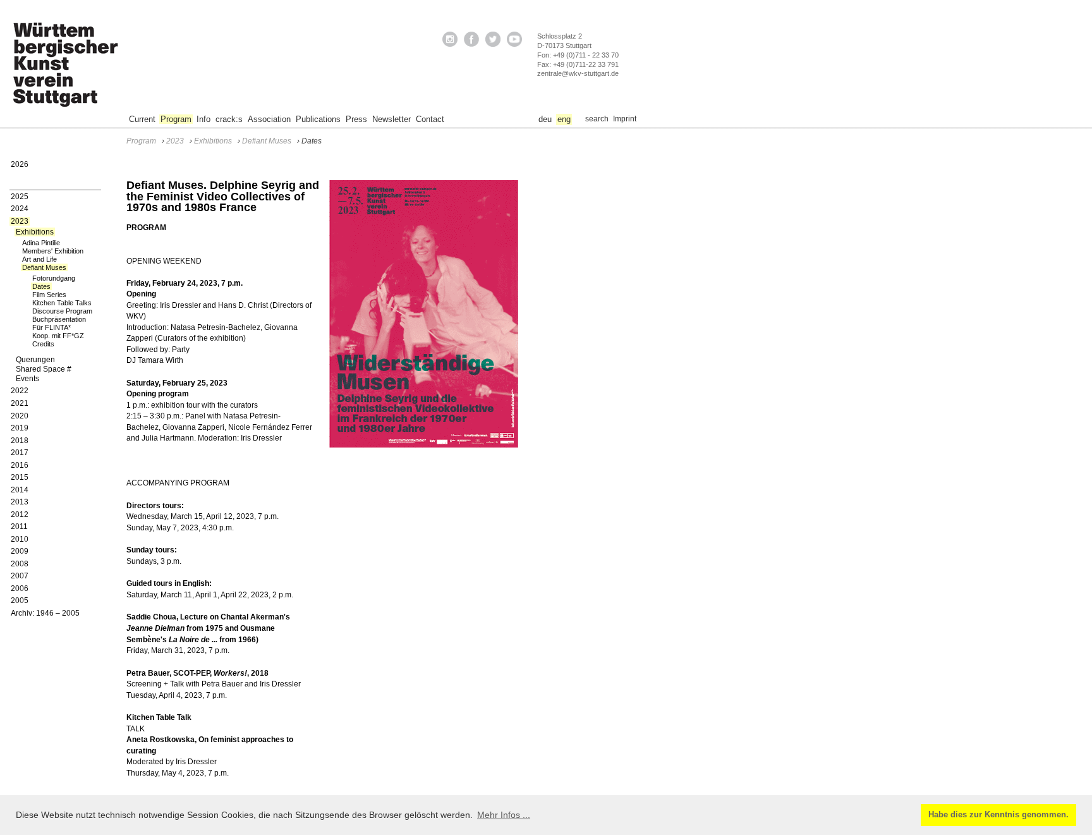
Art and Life (39, 259)
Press (356, 119)
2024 (19, 208)
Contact (430, 119)
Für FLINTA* (51, 327)
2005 (19, 600)
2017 (19, 452)
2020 (19, 415)
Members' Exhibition (52, 251)
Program (176, 119)
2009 (19, 551)
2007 (19, 575)
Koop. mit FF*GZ (58, 335)
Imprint (624, 118)
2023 (19, 221)
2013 (19, 501)
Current (142, 119)
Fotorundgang (53, 278)
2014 (19, 489)
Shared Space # (43, 369)
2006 (19, 588)
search (597, 118)
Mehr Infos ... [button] (503, 815)
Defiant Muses (44, 267)
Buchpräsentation (59, 319)
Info (203, 119)
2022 (19, 390)
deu (545, 119)
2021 (19, 403)
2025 (19, 196)
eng (564, 119)
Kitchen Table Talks (62, 303)
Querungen (35, 359)
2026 (19, 164)
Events (27, 378)
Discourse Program (62, 311)
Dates (41, 286)
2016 (19, 465)
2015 (19, 477)
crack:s (229, 119)
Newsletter (391, 119)
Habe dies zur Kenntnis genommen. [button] (998, 814)
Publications (318, 119)
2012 (19, 514)
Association (269, 119)
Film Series (49, 294)
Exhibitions (35, 232)
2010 (19, 539)
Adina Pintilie (41, 243)
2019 (19, 428)
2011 (19, 526)
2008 (19, 563)
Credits (43, 344)
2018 (19, 440)
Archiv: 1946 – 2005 (45, 613)
